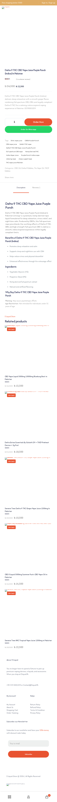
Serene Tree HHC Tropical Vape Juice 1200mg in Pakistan (28, 640)
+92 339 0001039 (14, 685)
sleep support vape (25, 159)
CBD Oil (17, 168)
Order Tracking (12, 713)
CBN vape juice (11, 144)
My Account (11, 704)
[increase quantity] (20, 122)
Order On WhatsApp (28, 129)
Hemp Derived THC (32, 151)
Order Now (38, 121)
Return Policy (35, 704)
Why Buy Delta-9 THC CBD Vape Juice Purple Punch (27, 293)
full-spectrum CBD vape (14, 151)
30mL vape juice (16, 140)
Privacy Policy (35, 713)
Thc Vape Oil (39, 168)
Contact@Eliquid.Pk (30, 685)
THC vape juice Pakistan (14, 162)
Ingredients (10, 266)
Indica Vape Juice (12, 155)
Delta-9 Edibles (27, 168)
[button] (28, 129)
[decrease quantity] (8, 122)
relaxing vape (11, 159)
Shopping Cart (12, 710)
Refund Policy (35, 707)
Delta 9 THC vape (25, 144)
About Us (10, 707)
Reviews (36, 187)
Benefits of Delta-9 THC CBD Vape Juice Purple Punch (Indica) (28, 239)
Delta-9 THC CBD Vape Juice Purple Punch (21, 148)
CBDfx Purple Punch (32, 140)
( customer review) (23, 79)
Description (21, 187)
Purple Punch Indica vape (30, 155)
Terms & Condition (37, 710)
